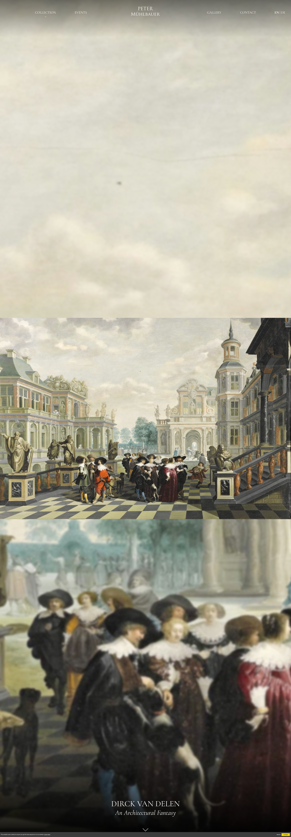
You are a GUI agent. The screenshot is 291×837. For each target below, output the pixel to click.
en (277, 12)
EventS (81, 12)
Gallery (214, 12)
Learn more (47, 834)
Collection (45, 12)
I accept (286, 834)
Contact (248, 12)
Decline (279, 834)
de (283, 12)
